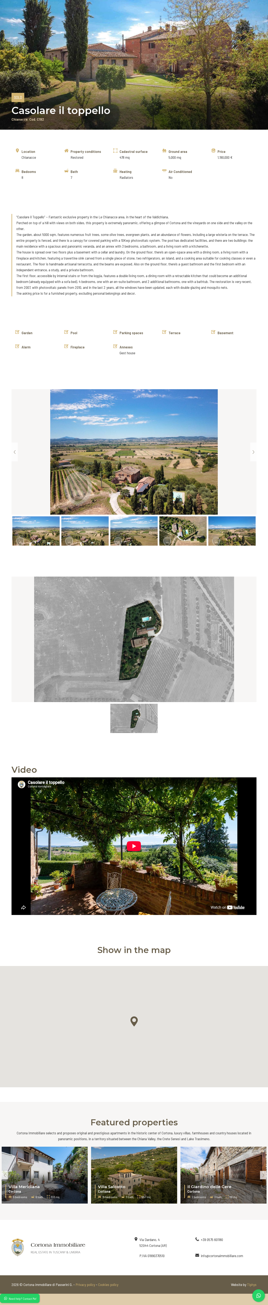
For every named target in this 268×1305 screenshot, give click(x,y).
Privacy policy (85, 1284)
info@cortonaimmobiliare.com (222, 1255)
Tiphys (251, 1284)
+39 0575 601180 (212, 1239)
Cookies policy (108, 1284)
